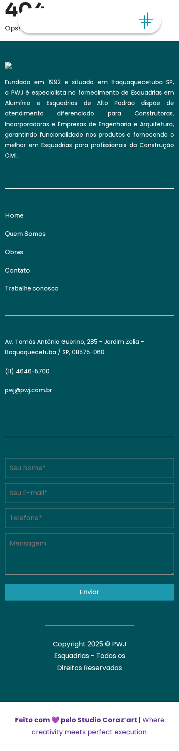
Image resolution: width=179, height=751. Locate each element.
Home (14, 215)
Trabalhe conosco (32, 288)
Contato (17, 270)
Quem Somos (25, 234)
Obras (14, 252)
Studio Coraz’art (107, 720)
